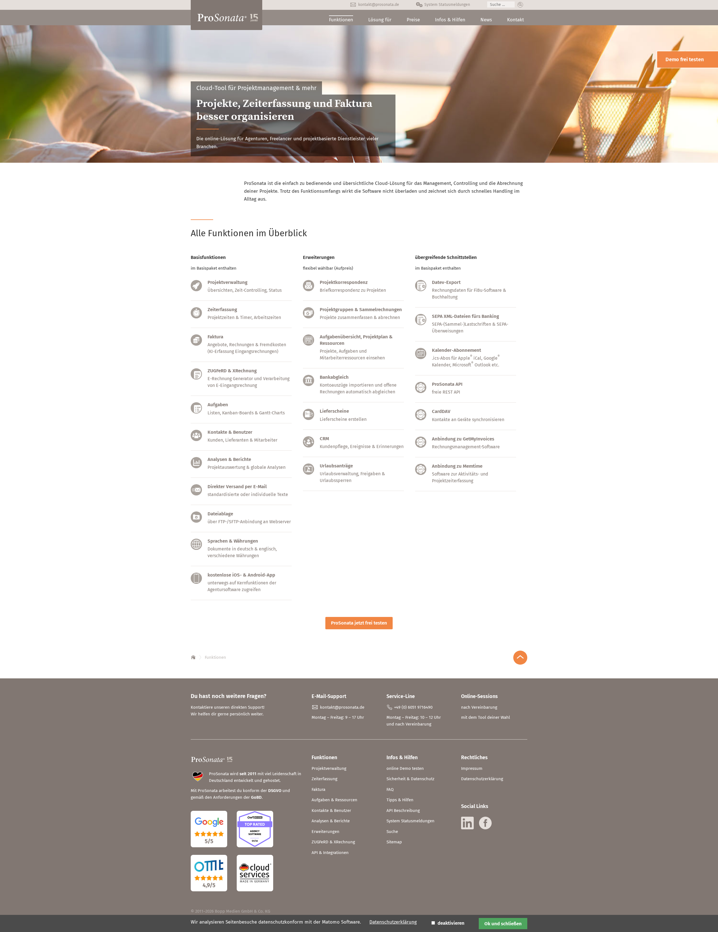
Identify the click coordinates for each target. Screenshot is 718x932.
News (486, 20)
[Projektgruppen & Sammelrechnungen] (308, 317)
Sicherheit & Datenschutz (410, 778)
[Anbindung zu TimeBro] (420, 473)
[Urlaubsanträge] (308, 473)
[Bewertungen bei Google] (213, 851)
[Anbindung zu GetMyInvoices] (420, 446)
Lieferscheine (334, 411)
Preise (413, 20)
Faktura (215, 337)
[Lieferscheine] (308, 418)
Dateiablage (220, 514)
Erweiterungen (325, 831)
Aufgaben (218, 405)
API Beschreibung (403, 810)
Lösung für (380, 20)
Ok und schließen (503, 923)
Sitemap (394, 841)
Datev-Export (446, 282)
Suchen (520, 5)
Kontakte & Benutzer (230, 432)
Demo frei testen (685, 59)
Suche (392, 831)
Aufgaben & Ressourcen (334, 799)
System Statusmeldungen (447, 4)
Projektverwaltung (227, 282)
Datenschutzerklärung (482, 778)
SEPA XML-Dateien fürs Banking (465, 316)
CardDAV (441, 411)
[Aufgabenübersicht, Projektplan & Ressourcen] (308, 344)
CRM (324, 439)
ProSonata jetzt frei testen (359, 623)
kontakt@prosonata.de (378, 4)
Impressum (471, 768)
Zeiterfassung (222, 310)
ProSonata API (447, 384)
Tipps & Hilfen (399, 799)
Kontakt (515, 20)
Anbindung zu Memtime (457, 466)
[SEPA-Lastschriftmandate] (420, 323)
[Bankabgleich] (308, 384)
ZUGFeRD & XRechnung (232, 371)
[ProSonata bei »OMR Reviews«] (255, 851)
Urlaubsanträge (336, 466)
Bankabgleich (334, 377)
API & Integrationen (330, 852)
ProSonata (193, 656)
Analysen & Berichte (229, 459)
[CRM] (308, 446)
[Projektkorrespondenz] (308, 289)
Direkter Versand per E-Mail (237, 487)
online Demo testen (405, 768)
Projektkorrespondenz (344, 282)
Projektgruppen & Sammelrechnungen (361, 310)
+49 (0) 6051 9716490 (413, 707)
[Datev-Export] (420, 289)
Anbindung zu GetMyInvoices (463, 439)
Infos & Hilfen (450, 20)
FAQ (389, 789)
